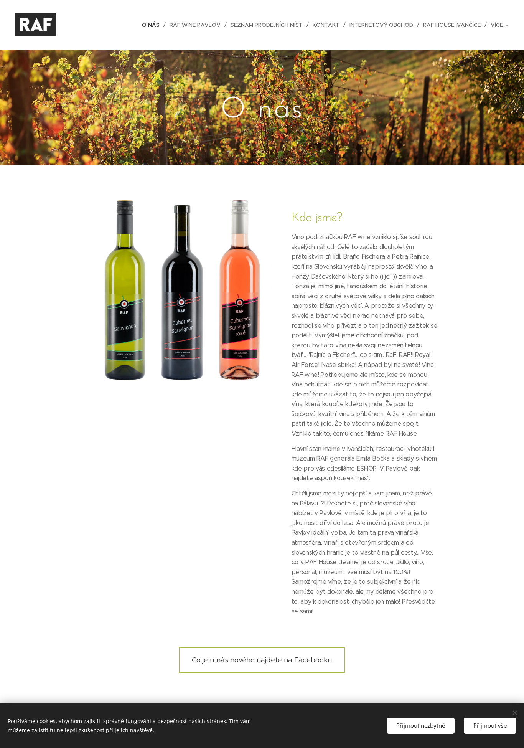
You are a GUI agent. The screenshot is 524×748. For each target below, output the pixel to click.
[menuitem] (153, 25)
